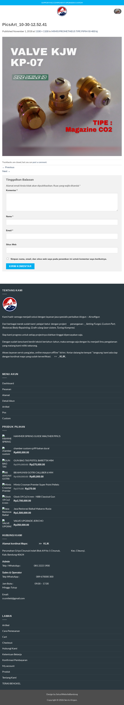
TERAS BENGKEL (11, 683)
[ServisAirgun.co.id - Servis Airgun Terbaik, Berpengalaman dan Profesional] (62, 11)
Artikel (5, 406)
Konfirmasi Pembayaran (14, 660)
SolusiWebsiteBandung (67, 694)
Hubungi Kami (9, 648)
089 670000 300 (44, 576)
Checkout (7, 642)
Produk (6, 671)
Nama (9, 216)
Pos (4, 412)
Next (6, 171)
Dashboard (8, 383)
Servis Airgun (70, 700)
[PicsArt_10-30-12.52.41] (62, 96)
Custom (6, 418)
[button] (4, 11)
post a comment (40, 162)
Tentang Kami (9, 677)
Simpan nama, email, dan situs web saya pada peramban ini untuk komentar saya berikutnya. (59, 259)
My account (8, 665)
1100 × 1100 (42, 31)
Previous (8, 167)
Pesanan (6, 389)
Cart (4, 636)
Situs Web (11, 244)
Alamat (6, 395)
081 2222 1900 (42, 565)
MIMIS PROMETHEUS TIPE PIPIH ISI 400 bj (74, 31)
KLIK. (63, 356)
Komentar (11, 190)
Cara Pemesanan (11, 630)
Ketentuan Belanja (12, 654)
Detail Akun (8, 400)
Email (9, 230)
